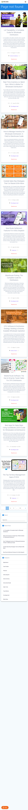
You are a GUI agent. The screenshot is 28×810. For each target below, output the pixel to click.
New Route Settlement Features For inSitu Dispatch (13, 552)
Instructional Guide (7, 582)
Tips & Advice (6, 591)
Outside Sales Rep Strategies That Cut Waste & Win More (13, 547)
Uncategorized (14, 106)
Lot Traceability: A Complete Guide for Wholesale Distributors (14, 32)
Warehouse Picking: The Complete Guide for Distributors (14, 277)
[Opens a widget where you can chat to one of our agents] (5, 807)
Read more (14, 59)
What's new (5, 599)
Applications (5, 562)
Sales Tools (14, 350)
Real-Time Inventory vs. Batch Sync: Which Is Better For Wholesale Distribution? (14, 84)
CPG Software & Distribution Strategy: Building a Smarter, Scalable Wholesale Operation (14, 328)
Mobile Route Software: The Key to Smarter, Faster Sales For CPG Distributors (14, 378)
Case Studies (6, 566)
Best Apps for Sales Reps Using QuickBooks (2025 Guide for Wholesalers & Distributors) (14, 427)
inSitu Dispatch (6, 574)
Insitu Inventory (14, 55)
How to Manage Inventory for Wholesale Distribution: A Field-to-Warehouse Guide (14, 134)
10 (20, 508)
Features (14, 250)
